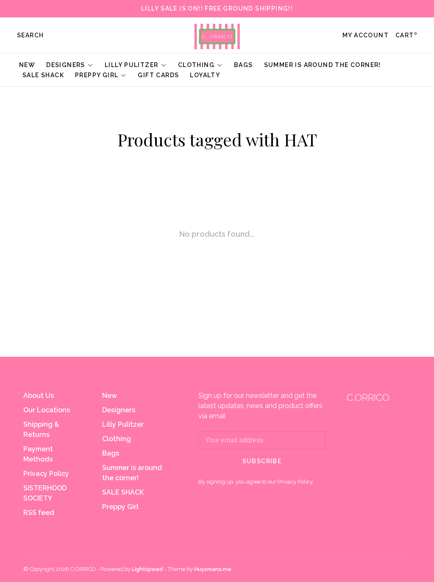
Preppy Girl (96, 75)
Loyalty (205, 75)
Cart (406, 35)
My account (365, 35)
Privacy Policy (46, 474)
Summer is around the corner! (322, 65)
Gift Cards (158, 75)
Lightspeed (147, 569)
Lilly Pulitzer (132, 65)
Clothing (196, 65)
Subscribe (262, 461)
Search (30, 35)
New (27, 65)
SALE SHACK (43, 75)
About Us (38, 396)
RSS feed (38, 513)
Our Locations (46, 410)
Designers (65, 65)
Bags (243, 65)
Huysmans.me (212, 569)
